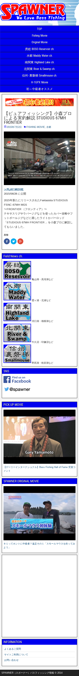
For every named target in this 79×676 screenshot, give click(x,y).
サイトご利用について (16, 654)
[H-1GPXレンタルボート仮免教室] (39, 106)
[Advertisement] (39, 596)
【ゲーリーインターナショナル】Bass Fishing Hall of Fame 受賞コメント (39, 469)
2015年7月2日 (14, 127)
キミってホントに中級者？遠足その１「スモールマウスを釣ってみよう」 (39, 545)
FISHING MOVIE (35, 127)
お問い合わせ (11, 660)
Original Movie (40, 42)
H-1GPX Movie (39, 82)
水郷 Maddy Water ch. (40, 55)
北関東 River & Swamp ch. (39, 69)
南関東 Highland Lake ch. (39, 62)
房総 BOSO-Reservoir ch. (39, 49)
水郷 (48, 127)
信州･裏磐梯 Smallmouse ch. (39, 75)
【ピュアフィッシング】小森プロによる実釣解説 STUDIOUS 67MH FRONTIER (38, 118)
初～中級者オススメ (39, 89)
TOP (39, 29)
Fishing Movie (39, 35)
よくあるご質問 (12, 648)
